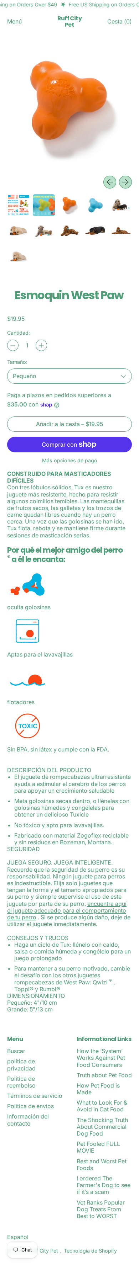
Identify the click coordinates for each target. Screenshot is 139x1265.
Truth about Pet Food (104, 1075)
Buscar (16, 1050)
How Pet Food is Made (98, 1089)
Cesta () (119, 23)
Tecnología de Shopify (90, 1251)
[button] (69, 108)
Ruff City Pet (69, 21)
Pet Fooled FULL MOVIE (98, 1147)
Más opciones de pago (69, 460)
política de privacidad (21, 1065)
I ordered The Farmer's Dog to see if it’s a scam (103, 1185)
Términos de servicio (34, 1095)
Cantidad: (18, 333)
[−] (13, 345)
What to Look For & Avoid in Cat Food (102, 1106)
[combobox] (69, 376)
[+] (41, 345)
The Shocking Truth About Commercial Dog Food (102, 1126)
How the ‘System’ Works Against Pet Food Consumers (101, 1057)
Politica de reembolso (21, 1082)
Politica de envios (30, 1106)
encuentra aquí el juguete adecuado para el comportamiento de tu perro (67, 910)
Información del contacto (28, 1120)
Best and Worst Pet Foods (102, 1164)
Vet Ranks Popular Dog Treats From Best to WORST (101, 1209)
